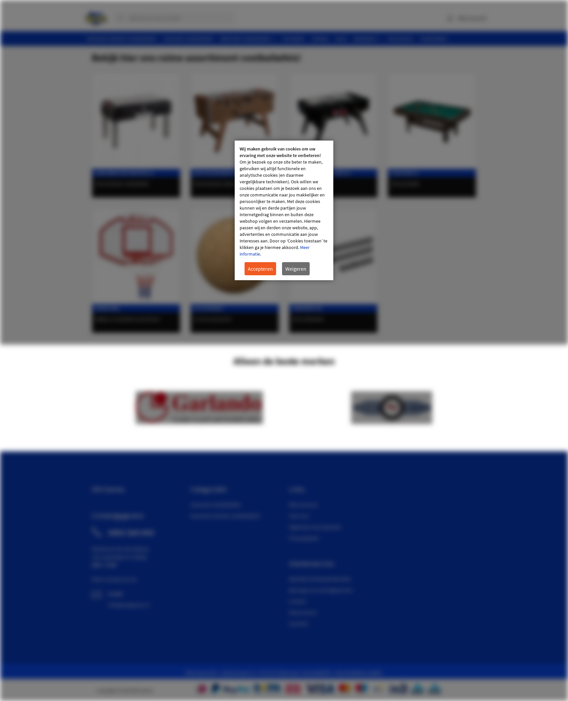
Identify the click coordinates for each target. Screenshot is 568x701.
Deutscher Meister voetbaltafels (234, 173)
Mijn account (472, 18)
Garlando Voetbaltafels (215, 504)
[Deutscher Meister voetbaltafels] (235, 121)
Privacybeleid (304, 538)
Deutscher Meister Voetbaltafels (225, 515)
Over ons (299, 515)
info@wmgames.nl (129, 604)
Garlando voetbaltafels (124, 173)
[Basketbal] (136, 256)
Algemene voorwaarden (315, 527)
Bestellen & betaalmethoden (320, 579)
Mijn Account (303, 504)
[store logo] (95, 16)
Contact (297, 601)
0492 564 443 (131, 532)
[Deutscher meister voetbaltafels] (391, 422)
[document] (284, 210)
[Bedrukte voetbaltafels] (333, 121)
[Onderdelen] (333, 256)
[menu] (286, 38)
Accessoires (208, 308)
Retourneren (303, 612)
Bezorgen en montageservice (321, 590)
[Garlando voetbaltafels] (136, 121)
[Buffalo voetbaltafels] (199, 422)
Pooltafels (404, 173)
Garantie (298, 623)
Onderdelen (307, 308)
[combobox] (174, 18)
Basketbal (107, 308)
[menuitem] (121, 38)
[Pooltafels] (432, 121)
